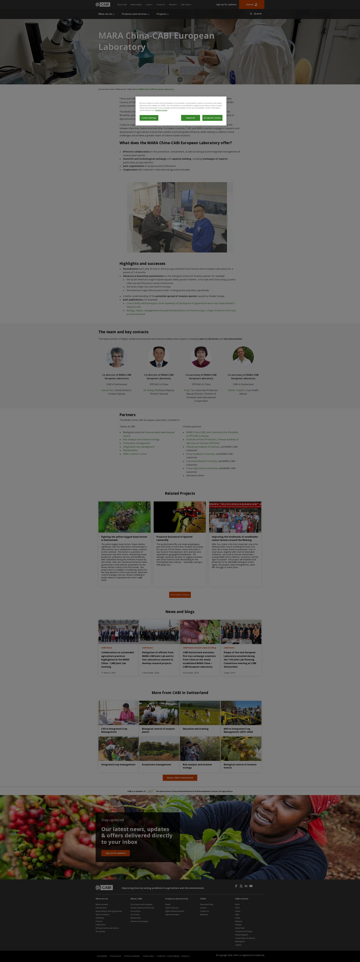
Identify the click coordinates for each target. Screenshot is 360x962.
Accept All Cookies (212, 118)
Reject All (190, 118)
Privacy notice (161, 110)
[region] (181, 111)
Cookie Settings (149, 118)
